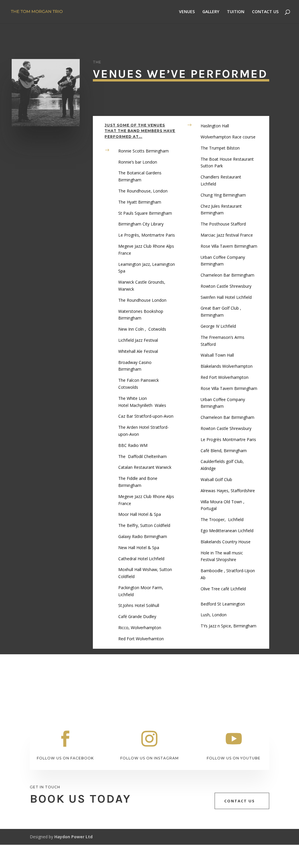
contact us (239, 801)
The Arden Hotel (134, 427)
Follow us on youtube (233, 758)
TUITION (235, 12)
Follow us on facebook (65, 758)
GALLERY (210, 12)
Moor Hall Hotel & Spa (139, 514)
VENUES (187, 12)
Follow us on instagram (149, 758)
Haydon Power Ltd (73, 836)
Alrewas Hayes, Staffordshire (228, 490)
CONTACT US (265, 12)
